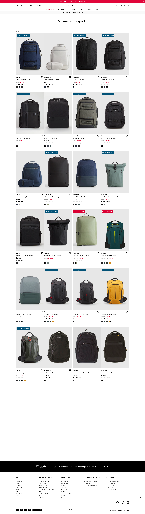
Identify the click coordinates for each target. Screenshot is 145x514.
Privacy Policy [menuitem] (109, 487)
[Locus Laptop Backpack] (115, 347)
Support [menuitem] (63, 485)
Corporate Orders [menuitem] (43, 493)
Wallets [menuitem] (18, 495)
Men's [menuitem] (17, 491)
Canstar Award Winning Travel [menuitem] (47, 489)
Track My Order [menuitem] (43, 483)
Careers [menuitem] (63, 491)
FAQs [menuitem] (40, 491)
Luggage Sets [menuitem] (19, 485)
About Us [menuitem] (63, 487)
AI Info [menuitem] (63, 497)
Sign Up (105, 466)
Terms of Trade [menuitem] (110, 485)
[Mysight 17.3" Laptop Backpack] (30, 230)
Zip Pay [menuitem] (41, 495)
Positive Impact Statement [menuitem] (113, 481)
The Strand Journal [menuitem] (66, 493)
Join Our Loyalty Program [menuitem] (90, 481)
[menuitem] (20, 5)
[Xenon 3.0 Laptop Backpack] (87, 347)
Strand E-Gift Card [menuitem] (43, 485)
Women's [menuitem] (18, 489)
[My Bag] (128, 5)
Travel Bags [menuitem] (19, 487)
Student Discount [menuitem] (43, 487)
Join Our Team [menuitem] (65, 481)
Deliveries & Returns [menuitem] (44, 481)
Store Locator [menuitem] (64, 483)
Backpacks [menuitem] (19, 493)
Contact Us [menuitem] (64, 489)
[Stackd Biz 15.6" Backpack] (58, 113)
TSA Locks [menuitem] (41, 497)
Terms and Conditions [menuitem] (111, 483)
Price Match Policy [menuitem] (111, 489)
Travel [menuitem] (17, 483)
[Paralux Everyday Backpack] (58, 54)
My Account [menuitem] (87, 483)
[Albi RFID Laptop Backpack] (58, 347)
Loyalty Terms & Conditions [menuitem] (91, 485)
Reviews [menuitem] (63, 495)
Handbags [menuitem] (19, 481)
